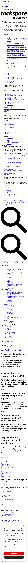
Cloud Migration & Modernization (15, 95)
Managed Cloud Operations (13, 97)
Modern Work (10, 105)
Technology (9, 144)
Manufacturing (10, 138)
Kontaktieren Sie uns (6, 262)
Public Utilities (10, 127)
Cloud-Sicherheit (8, 515)
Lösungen (6, 21)
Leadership (9, 190)
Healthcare (9, 123)
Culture (8, 188)
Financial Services (11, 124)
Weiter (7, 457)
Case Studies (17, 163)
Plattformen (6, 83)
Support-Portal (7, 495)
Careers (8, 195)
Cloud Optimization (11, 98)
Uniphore (9, 74)
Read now (3, 369)
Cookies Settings (14, 549)
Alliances (9, 191)
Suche (16, 261)
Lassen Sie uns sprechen (6, 491)
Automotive (9, 141)
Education (9, 133)
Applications (10, 103)
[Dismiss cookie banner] (23, 526)
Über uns (6, 493)
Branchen (6, 111)
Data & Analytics (11, 101)
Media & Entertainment (12, 142)
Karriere (5, 496)
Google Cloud (10, 82)
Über (5, 175)
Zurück (2, 457)
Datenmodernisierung (9, 514)
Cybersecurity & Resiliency (13, 102)
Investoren (6, 497)
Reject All (14, 557)
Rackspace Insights (16, 157)
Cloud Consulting (11, 94)
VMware (9, 71)
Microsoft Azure (10, 81)
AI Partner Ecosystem (9, 63)
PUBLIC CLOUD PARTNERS (14, 78)
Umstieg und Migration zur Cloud (12, 520)
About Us (9, 187)
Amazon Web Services (12, 79)
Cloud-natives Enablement (10, 521)
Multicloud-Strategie (8, 512)
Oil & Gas (9, 126)
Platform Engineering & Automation (15, 99)
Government (9, 132)
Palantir (8, 73)
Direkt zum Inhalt (5, 1)
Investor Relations (11, 194)
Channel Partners (11, 192)
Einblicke (6, 145)
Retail (8, 140)
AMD (8, 70)
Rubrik (8, 75)
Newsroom (9, 196)
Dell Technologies (11, 77)
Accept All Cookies (14, 553)
